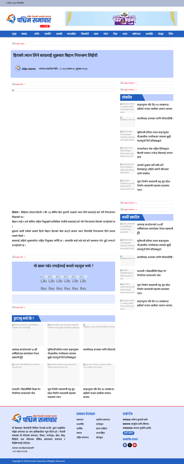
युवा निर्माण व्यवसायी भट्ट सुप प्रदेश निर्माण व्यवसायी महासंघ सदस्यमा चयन (62, 393)
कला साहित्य (71, 34)
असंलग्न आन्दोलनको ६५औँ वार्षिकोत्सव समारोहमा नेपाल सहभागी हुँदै (25, 353)
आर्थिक (36, 34)
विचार (115, 34)
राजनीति (48, 34)
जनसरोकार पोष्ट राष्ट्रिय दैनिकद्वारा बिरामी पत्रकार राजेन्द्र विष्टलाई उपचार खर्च (155, 153)
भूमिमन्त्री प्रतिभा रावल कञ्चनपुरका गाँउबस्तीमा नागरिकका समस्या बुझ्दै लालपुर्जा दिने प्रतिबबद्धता (63, 353)
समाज (96, 34)
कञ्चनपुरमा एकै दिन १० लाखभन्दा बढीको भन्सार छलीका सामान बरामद (98, 393)
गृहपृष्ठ (14, 34)
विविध (171, 34)
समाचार (24, 34)
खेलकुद (160, 34)
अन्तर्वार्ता (59, 34)
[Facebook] (125, 445)
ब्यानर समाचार (14, 344)
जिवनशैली (85, 34)
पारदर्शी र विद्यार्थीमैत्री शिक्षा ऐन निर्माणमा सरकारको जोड (26, 391)
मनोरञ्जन (136, 34)
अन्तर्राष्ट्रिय (149, 34)
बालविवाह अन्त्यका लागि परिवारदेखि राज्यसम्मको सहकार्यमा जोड (113, 349)
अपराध (124, 34)
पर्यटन (106, 34)
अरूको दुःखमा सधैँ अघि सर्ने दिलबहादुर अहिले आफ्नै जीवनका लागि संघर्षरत (153, 169)
